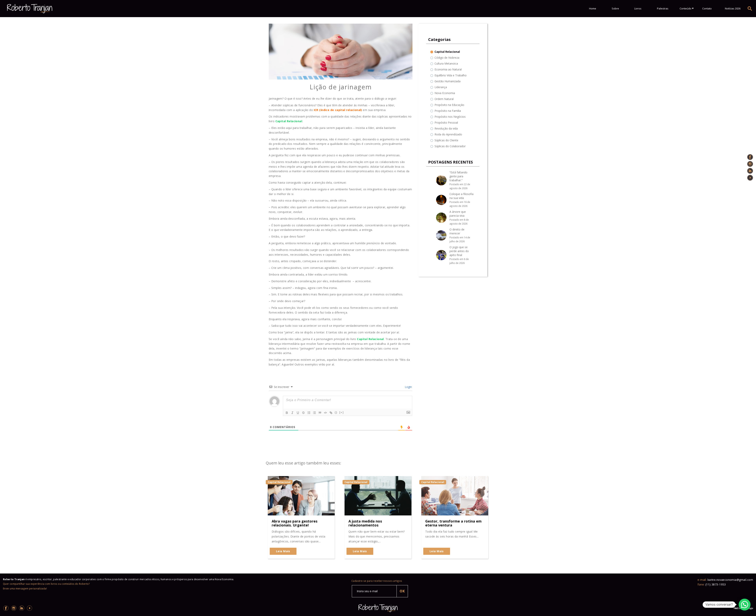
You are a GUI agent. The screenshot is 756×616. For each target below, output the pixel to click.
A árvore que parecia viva (457, 213)
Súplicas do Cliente (446, 140)
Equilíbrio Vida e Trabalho (451, 75)
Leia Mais (283, 551)
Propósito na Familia (448, 111)
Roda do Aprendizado (448, 134)
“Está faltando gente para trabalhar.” (458, 176)
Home (592, 8)
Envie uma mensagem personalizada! (25, 588)
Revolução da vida (446, 128)
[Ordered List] (309, 412)
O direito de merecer (456, 231)
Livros (637, 8)
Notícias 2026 (732, 8)
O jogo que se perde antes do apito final (459, 251)
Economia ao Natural (448, 69)
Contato (707, 8)
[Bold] (287, 412)
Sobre (615, 8)
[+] (341, 412)
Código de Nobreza (447, 57)
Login (408, 387)
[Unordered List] (314, 412)
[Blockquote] (320, 412)
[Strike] (303, 412)
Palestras (662, 8)
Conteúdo (685, 8)
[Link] (331, 412)
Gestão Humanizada (447, 81)
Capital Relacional (447, 52)
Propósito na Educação (449, 105)
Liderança (441, 87)
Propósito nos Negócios (450, 116)
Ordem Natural (444, 99)
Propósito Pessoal (446, 122)
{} (336, 412)
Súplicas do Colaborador (450, 146)
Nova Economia (445, 93)
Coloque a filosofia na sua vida (461, 196)
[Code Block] (325, 412)
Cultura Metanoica (446, 63)
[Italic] (292, 412)
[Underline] (298, 412)
